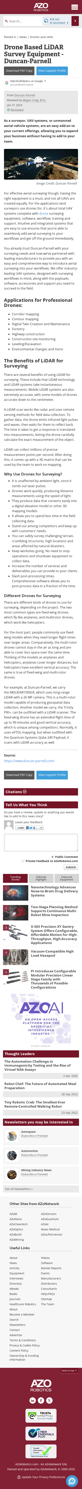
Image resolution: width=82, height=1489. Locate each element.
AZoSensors (49, 1214)
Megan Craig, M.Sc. (34, 100)
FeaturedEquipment (66, 878)
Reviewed (17, 110)
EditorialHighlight (41, 878)
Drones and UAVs (41, 37)
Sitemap (46, 1299)
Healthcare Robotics (23, 1304)
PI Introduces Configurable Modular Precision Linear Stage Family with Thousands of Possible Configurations (53, 979)
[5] (15, 976)
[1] (15, 892)
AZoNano (16, 1219)
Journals (15, 1299)
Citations (14, 791)
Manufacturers (51, 1278)
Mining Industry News (36, 1170)
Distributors (49, 1283)
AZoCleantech (19, 1224)
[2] (15, 912)
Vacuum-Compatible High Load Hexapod (52, 953)
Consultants (49, 1289)
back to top (68, 1370)
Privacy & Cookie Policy (25, 1345)
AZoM (13, 1214)
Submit (71, 867)
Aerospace (28, 1132)
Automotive (29, 1151)
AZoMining (17, 1239)
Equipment (17, 1273)
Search (14, 1319)
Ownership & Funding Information (24, 1357)
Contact (15, 1330)
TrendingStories (15, 878)
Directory (16, 1283)
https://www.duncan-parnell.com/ (29, 761)
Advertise (16, 1335)
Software (47, 1263)
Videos (45, 1258)
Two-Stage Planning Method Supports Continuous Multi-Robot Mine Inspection (54, 911)
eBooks (14, 1289)
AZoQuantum (50, 1219)
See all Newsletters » (19, 1189)
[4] (15, 957)
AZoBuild (15, 1234)
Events (45, 1273)
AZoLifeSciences (51, 1234)
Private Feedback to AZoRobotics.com (52, 861)
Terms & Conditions (23, 1340)
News (23, 37)
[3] (15, 932)
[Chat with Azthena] (72, 1481)
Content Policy (19, 1350)
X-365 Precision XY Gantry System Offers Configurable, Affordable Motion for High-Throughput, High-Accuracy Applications (54, 934)
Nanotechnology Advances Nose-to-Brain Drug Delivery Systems (54, 891)
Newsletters (17, 1325)
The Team (47, 1304)
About (14, 1258)
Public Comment (66, 857)
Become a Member (22, 1314)
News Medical (50, 1229)
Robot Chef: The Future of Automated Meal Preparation (40, 1085)
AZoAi (45, 1224)
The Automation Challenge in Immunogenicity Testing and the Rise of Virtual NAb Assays (37, 1065)
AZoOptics (16, 1229)
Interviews (16, 1278)
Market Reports (51, 1268)
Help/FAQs (48, 1294)
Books (13, 1294)
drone (43, 213)
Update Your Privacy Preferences (43, 1477)
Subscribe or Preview (34, 1135)
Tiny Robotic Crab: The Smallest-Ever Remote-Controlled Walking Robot (34, 1104)
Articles (15, 1268)
